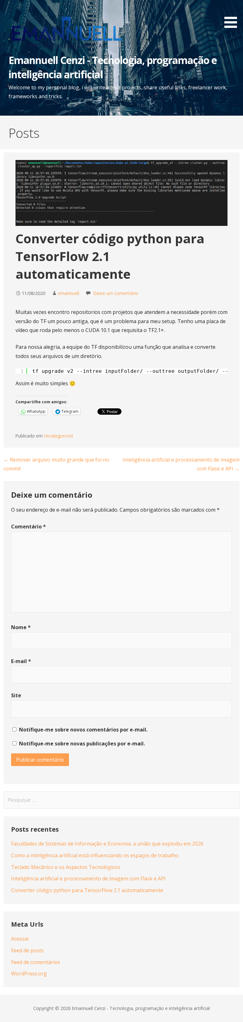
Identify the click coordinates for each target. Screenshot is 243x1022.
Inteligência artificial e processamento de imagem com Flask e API (88, 878)
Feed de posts (27, 950)
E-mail (21, 661)
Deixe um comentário (115, 293)
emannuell (68, 293)
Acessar (20, 938)
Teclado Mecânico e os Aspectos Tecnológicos (65, 867)
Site (16, 695)
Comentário (28, 526)
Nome (21, 627)
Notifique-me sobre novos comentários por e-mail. (83, 729)
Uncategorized (58, 436)
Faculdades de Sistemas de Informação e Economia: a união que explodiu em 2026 (107, 843)
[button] (233, 15)
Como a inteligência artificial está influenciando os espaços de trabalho (94, 855)
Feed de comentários (35, 962)
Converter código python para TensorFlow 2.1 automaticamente (87, 890)
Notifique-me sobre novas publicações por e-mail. (82, 743)
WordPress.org (29, 973)
